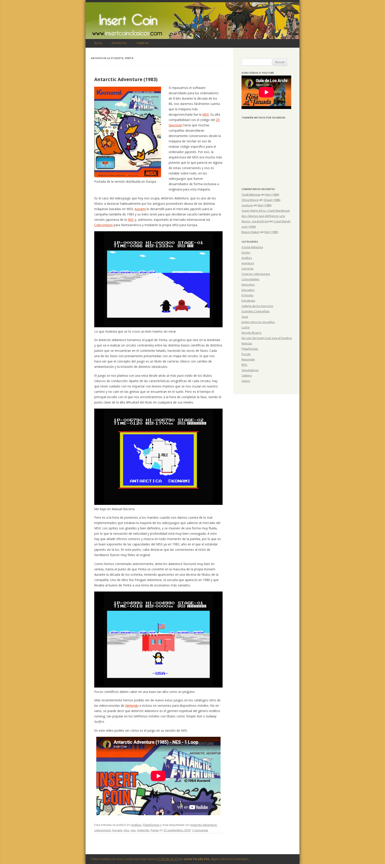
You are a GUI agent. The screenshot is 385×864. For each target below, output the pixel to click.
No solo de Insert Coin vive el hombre (267, 338)
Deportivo (248, 285)
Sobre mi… (143, 43)
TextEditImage (251, 194)
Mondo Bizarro (252, 333)
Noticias (247, 343)
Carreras (248, 268)
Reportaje (248, 359)
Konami (140, 209)
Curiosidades (251, 279)
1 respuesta (200, 830)
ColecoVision (103, 225)
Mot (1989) (272, 194)
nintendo (143, 830)
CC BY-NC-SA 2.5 (168, 859)
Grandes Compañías (256, 311)
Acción (246, 252)
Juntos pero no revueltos (258, 322)
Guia (245, 317)
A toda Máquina (252, 247)
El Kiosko (248, 295)
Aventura (248, 263)
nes (133, 830)
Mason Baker (251, 232)
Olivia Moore (250, 200)
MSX (205, 114)
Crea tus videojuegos (256, 274)
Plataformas (151, 825)
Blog (98, 43)
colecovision (102, 830)
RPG (244, 365)
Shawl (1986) (272, 200)
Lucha (246, 327)
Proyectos (119, 43)
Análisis (136, 825)
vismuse (247, 205)
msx (126, 830)
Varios (246, 381)
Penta (155, 830)
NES (131, 219)
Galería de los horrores (257, 306)
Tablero (247, 375)
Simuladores (250, 370)
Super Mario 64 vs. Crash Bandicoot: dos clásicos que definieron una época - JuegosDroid (266, 216)
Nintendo (132, 705)
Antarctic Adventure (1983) (126, 79)
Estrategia (248, 301)
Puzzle (246, 354)
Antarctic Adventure (203, 825)
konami (117, 830)
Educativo (248, 290)
